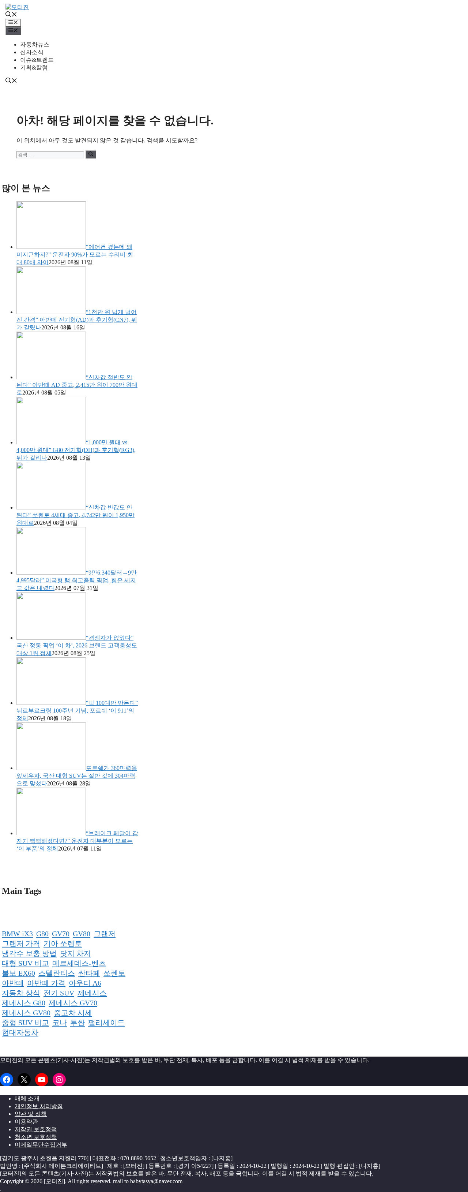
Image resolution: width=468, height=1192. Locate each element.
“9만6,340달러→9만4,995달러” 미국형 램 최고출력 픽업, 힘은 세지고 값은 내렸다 (76, 580)
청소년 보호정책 (36, 1137)
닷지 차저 (75, 953)
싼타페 (89, 973)
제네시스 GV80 (26, 1013)
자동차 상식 (21, 993)
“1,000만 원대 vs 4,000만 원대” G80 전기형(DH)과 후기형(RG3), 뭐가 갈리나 (76, 450)
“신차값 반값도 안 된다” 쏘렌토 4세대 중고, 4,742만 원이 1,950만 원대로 (75, 515)
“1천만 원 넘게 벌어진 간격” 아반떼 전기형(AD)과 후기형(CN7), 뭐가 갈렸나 (76, 319)
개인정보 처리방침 (39, 1106)
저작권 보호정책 (36, 1129)
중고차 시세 (73, 1013)
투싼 (77, 1023)
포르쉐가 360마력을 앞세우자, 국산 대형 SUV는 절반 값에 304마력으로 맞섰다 (76, 775)
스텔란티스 (56, 973)
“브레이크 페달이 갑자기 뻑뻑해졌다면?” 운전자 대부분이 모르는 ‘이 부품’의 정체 (77, 841)
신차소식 (32, 52)
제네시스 (92, 993)
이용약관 (26, 1121)
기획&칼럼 (34, 67)
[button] (11, 15)
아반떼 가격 (46, 983)
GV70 (60, 934)
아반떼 (13, 983)
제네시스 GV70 (73, 1003)
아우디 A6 (85, 983)
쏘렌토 (114, 973)
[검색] (91, 154)
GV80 (81, 934)
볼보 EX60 (18, 973)
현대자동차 (20, 1032)
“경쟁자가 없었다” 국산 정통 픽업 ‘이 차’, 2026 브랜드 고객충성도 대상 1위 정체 (76, 645)
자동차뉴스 (34, 44)
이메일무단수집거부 (41, 1144)
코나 (59, 1023)
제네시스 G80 (23, 1003)
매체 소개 (27, 1098)
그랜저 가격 (21, 943)
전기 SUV (59, 993)
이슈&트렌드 (37, 60)
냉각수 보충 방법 (29, 953)
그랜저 (105, 934)
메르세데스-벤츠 (79, 963)
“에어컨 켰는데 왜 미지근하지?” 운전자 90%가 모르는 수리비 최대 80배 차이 (74, 254)
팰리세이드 (106, 1023)
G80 (42, 934)
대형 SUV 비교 (25, 963)
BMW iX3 (17, 934)
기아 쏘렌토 (63, 943)
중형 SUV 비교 (25, 1023)
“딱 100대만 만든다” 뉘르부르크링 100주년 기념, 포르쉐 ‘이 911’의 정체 (77, 710)
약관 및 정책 (31, 1114)
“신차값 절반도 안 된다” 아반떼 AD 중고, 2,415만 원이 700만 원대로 (76, 385)
